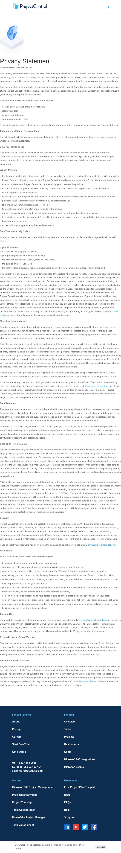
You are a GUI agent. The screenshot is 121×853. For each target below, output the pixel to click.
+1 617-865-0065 (26, 762)
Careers (17, 736)
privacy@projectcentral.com (98, 386)
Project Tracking (22, 802)
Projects (69, 736)
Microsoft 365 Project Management (32, 787)
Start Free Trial (20, 744)
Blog (67, 794)
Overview (69, 721)
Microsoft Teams (74, 767)
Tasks (67, 729)
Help (67, 810)
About (16, 721)
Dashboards (71, 744)
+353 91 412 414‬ (31, 767)
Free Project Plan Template (80, 787)
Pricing (16, 729)
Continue (101, 847)
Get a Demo (19, 752)
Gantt (67, 752)
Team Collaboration (23, 810)
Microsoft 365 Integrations (79, 759)
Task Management (23, 825)
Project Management (24, 794)
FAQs (67, 802)
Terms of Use (96, 681)
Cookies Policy (77, 681)
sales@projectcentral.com (27, 771)
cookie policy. (29, 848)
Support (69, 817)
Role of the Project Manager (28, 817)
